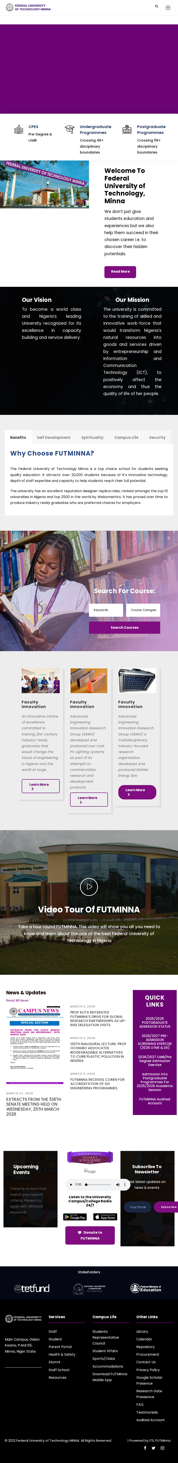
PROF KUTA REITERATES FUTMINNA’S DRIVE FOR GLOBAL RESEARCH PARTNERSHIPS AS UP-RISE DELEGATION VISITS (98, 1018)
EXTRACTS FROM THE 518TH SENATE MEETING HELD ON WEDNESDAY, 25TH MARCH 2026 (33, 1106)
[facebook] (145, 1448)
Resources (57, 1377)
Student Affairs (105, 1350)
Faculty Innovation (34, 704)
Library (142, 1331)
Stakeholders (89, 1272)
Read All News (17, 1000)
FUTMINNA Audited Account (154, 1101)
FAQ (139, 1404)
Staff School (59, 1369)
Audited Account (150, 1419)
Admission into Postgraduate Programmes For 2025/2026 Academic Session (155, 1082)
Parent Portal (60, 1346)
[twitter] (153, 1448)
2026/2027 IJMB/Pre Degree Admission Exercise (154, 1061)
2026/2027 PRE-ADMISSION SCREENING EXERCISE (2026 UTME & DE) (155, 1042)
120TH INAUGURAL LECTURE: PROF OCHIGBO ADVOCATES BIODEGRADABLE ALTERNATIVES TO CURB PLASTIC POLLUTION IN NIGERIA (98, 1052)
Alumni (54, 1362)
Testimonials (147, 1412)
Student (55, 1339)
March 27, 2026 (19, 1093)
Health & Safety (62, 1354)
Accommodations (107, 1366)
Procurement (147, 1354)
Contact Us (146, 1362)
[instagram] (162, 1448)
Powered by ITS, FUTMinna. (150, 1440)
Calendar (144, 1339)
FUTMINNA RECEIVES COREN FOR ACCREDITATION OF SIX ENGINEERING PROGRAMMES (97, 1083)
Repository (145, 1346)
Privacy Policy (148, 1369)
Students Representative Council (105, 1337)
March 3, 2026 (82, 1006)
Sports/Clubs (103, 1358)
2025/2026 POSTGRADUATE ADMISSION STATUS (154, 1022)
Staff (53, 1331)
